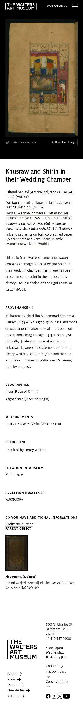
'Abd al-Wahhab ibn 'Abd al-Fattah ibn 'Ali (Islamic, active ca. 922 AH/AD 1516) (37, 215)
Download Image (65, 142)
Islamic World (37, 243)
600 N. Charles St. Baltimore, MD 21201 (59, 629)
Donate (13, 685)
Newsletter (16, 690)
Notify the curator (19, 524)
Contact (52, 666)
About (12, 674)
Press (11, 679)
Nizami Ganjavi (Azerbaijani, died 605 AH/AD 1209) (40, 583)
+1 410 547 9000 (58, 638)
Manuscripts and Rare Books (29, 239)
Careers (13, 696)
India (9, 391)
